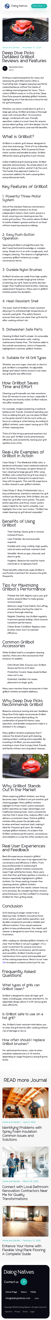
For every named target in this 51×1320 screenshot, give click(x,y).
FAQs (33, 1291)
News (24, 1291)
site (4, 962)
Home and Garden (11, 48)
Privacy (17, 1311)
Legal (32, 1311)
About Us (8, 1311)
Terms (25, 1311)
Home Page (11, 1291)
